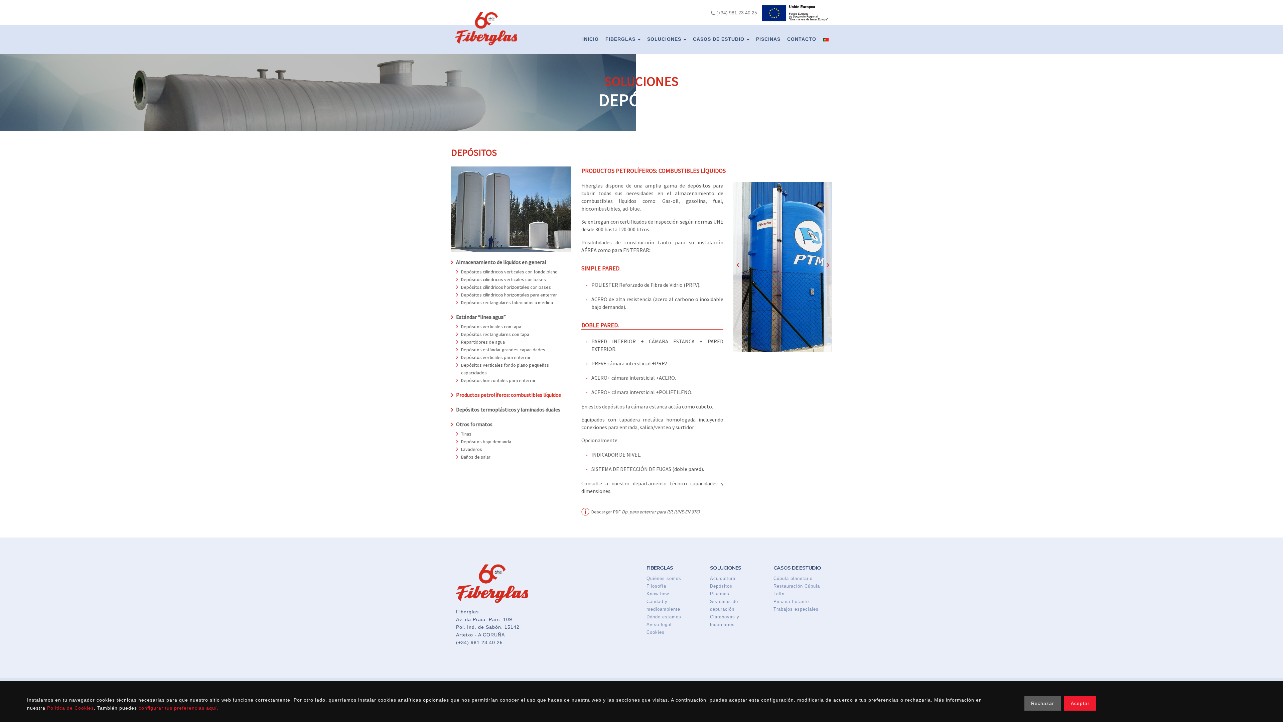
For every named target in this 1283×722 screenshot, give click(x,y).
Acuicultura (722, 578)
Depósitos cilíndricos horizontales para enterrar (509, 295)
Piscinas (768, 39)
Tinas (466, 434)
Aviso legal (659, 624)
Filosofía (656, 586)
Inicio (590, 39)
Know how (658, 593)
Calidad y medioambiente (663, 605)
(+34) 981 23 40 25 (479, 642)
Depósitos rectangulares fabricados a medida (507, 302)
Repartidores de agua (483, 342)
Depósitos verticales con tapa (491, 327)
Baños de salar (475, 457)
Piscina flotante (791, 601)
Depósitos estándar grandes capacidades (503, 350)
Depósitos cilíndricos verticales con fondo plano (509, 272)
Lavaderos (471, 449)
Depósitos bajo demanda (486, 442)
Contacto (801, 39)
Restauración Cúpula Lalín (796, 590)
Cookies (656, 632)
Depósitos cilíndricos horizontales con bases (506, 287)
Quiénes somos (664, 578)
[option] (782, 267)
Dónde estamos (664, 616)
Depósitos (721, 586)
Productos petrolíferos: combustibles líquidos (508, 394)
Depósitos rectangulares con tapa (495, 334)
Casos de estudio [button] (719, 39)
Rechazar (1042, 703)
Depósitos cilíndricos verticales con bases (503, 279)
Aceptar (1080, 703)
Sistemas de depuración (724, 605)
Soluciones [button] (665, 39)
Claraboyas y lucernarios (724, 620)
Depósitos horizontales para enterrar (498, 380)
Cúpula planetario (793, 578)
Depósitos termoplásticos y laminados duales (508, 409)
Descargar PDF (645, 512)
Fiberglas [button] (621, 39)
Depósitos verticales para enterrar (496, 357)
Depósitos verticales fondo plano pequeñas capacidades (505, 369)
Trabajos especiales (796, 609)
